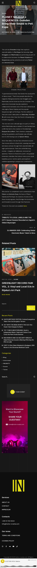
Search (4, 304)
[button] (34, 3)
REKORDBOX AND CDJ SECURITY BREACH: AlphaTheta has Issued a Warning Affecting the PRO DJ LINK (19, 340)
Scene (4, 13)
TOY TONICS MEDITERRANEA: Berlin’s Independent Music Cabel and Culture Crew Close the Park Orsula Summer (17, 332)
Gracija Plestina (27, 32)
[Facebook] (6, 546)
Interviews (7, 360)
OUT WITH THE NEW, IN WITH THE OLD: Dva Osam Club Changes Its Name (18, 326)
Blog (4, 357)
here (25, 206)
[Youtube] (13, 546)
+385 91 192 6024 (8, 521)
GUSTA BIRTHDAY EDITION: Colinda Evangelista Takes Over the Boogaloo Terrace (19, 320)
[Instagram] (2, 546)
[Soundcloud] (9, 546)
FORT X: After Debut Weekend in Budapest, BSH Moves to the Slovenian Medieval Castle (19, 346)
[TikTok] (17, 546)
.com (10, 524)
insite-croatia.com (21, 557)
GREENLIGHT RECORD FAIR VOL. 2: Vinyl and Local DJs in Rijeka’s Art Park (18, 287)
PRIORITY (6, 363)
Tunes (5, 369)
